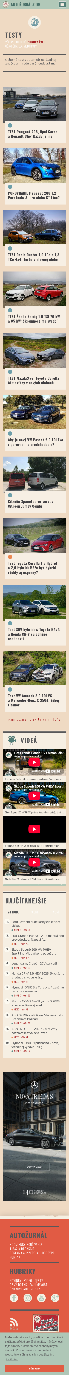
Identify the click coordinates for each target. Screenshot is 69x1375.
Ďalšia (56, 720)
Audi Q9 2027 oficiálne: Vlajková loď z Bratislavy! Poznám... (38, 1017)
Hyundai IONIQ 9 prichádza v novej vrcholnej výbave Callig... (35, 1045)
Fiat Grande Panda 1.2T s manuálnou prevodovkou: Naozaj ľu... (38, 937)
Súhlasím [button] (34, 1368)
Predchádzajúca (17, 720)
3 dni (34, 912)
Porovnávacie (37, 42)
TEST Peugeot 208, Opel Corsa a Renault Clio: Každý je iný (33, 134)
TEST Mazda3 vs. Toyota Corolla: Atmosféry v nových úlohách (34, 380)
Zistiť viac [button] (12, 1359)
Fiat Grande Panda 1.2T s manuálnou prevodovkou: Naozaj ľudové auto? (35, 779)
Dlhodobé (20, 42)
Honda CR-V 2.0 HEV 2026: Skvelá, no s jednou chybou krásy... (38, 975)
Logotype (47, 1253)
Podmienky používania (26, 1244)
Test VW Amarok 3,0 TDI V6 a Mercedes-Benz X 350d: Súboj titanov (33, 700)
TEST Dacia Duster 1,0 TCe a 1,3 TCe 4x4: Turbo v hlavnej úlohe (33, 257)
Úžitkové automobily (25, 1289)
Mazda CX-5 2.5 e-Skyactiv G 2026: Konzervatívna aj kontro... (36, 1003)
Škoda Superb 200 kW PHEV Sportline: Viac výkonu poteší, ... (34, 951)
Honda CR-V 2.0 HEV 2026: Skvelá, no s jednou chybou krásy (32, 845)
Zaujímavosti (39, 1284)
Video (16, 944)
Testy (38, 1280)
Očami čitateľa (13, 46)
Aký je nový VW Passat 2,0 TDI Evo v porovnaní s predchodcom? (35, 442)
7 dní (56, 912)
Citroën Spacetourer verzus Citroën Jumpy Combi (30, 504)
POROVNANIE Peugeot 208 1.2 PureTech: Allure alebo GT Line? (34, 195)
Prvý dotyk (18, 1284)
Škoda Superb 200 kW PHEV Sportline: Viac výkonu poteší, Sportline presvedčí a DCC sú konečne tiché (35, 812)
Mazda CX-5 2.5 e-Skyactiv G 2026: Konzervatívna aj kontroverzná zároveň (35, 879)
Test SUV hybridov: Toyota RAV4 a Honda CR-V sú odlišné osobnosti (34, 634)
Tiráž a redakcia (22, 1248)
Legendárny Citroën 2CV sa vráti (34, 963)
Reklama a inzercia (24, 1253)
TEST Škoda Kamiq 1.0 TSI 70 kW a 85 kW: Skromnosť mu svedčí (34, 319)
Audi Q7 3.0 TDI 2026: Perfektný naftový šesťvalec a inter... (34, 1031)
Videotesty (30, 46)
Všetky (9, 42)
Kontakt (16, 1257)
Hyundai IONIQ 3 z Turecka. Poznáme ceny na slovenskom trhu (38, 989)
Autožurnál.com (26, 4)
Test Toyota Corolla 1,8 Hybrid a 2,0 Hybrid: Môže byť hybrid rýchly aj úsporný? (32, 568)
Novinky (17, 930)
